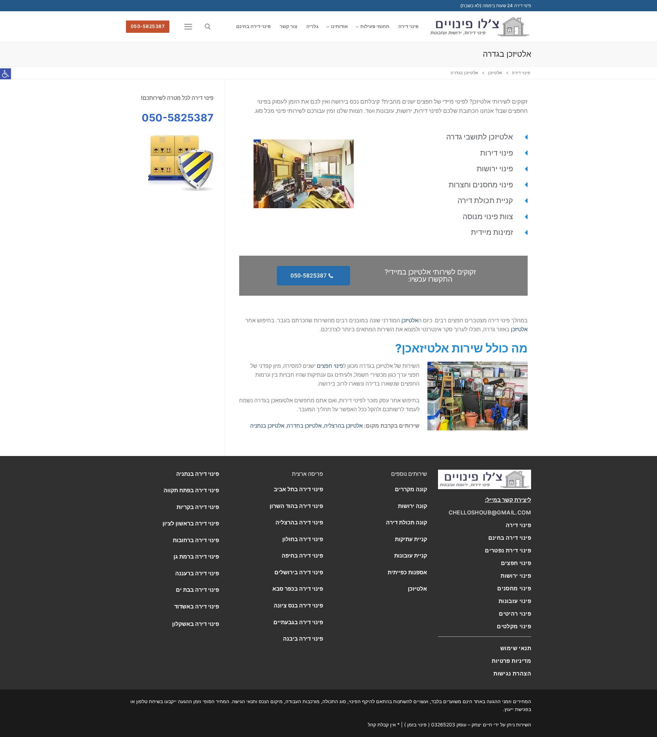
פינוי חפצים (330, 366)
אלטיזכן (409, 320)
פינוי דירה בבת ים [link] (197, 589)
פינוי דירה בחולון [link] (302, 539)
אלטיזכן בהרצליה (343, 426)
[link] (509, 537)
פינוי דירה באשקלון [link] (195, 623)
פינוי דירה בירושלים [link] (298, 572)
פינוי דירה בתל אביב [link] (298, 489)
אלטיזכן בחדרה (304, 426)
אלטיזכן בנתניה (267, 426)
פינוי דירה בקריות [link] (198, 507)
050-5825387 (148, 26)
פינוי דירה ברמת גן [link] (196, 556)
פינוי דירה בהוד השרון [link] (296, 505)
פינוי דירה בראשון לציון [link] (191, 523)
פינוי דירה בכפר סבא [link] (297, 588)
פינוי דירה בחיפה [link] (302, 555)
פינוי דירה (518, 525)
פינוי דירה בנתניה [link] (197, 473)
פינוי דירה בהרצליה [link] (299, 522)
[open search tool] (208, 27)
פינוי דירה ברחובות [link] (196, 540)
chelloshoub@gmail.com (490, 512)
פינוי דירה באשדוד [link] (196, 606)
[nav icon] (187, 26)
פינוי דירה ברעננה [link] (197, 573)
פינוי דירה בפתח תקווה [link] (191, 490)
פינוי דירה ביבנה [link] (303, 638)
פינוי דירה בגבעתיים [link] (298, 622)
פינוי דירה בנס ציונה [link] (298, 605)
